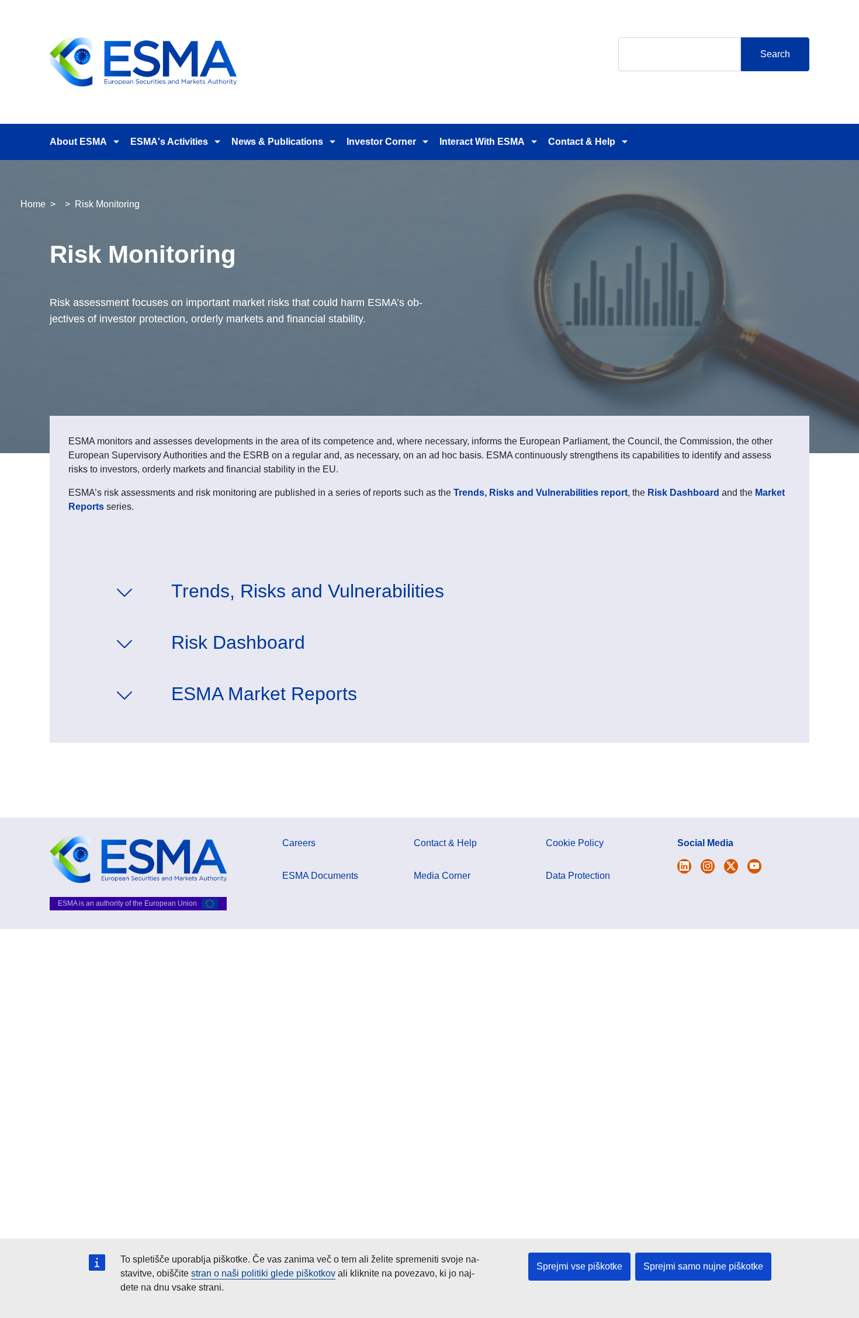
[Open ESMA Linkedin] (731, 866)
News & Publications (277, 142)
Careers (299, 843)
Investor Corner (381, 142)
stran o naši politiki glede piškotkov (263, 1273)
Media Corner (442, 876)
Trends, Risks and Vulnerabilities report (540, 493)
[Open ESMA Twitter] (684, 866)
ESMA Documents (320, 876)
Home (33, 204)
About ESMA (78, 142)
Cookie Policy (575, 843)
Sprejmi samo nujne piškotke (703, 1266)
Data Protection (578, 876)
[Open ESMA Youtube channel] (754, 866)
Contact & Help (581, 142)
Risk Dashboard (683, 493)
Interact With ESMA (482, 142)
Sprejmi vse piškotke (579, 1266)
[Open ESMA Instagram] (708, 866)
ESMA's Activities (169, 142)
